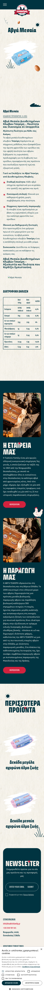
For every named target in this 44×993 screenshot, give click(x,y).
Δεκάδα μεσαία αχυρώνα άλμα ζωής (22, 823)
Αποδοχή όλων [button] (11, 983)
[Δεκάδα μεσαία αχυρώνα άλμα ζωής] (22, 795)
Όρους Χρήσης (28, 895)
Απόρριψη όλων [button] (32, 983)
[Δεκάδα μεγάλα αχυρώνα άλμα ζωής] (22, 736)
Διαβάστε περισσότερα (31, 967)
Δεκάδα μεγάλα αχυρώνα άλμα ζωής (22, 764)
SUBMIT (31, 887)
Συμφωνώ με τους (21, 895)
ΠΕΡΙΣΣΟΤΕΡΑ (14, 504)
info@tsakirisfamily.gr (11, 923)
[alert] (22, 970)
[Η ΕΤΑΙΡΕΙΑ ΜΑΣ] (22, 415)
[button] (22, 989)
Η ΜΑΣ (17, 448)
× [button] (41, 949)
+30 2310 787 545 (9, 928)
